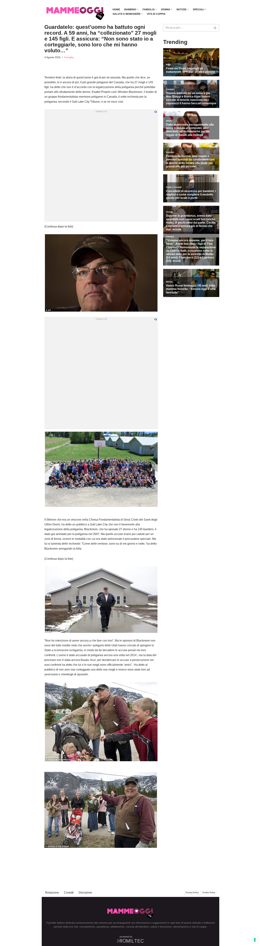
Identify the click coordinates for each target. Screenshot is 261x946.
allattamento (117, 926)
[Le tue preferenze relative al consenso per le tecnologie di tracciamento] (254, 939)
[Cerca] (215, 27)
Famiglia (69, 57)
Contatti (69, 892)
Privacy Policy (192, 892)
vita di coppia (199, 926)
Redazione (52, 892)
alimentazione (181, 926)
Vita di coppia (156, 13)
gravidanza (103, 926)
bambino (144, 926)
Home (116, 9)
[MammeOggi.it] (75, 11)
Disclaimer (85, 892)
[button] (137, 9)
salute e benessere (161, 926)
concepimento (87, 926)
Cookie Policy (208, 892)
